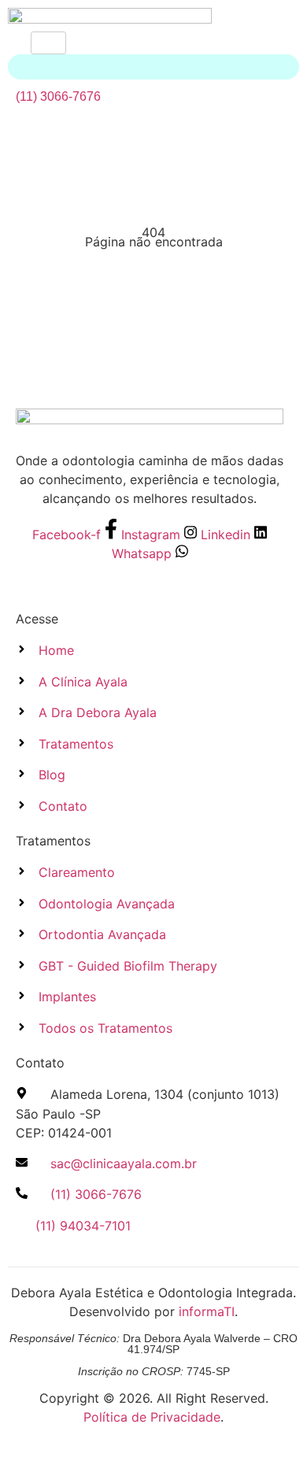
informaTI (207, 1311)
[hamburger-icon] (48, 42)
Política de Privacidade (151, 1417)
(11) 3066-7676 (58, 96)
